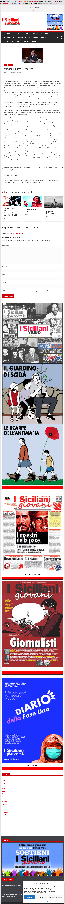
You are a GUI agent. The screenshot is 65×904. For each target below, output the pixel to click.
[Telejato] (20, 3)
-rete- (5, 65)
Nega (41, 897)
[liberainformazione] (55, 1)
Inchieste (26, 33)
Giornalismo (11, 37)
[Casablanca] (20, 1)
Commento (6, 245)
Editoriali (18, 33)
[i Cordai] (41, 1)
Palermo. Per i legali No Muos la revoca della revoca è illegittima (17, 169)
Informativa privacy (7, 889)
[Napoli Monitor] (61, 1)
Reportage (24, 41)
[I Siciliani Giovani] (4, 37)
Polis (33, 33)
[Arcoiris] (10, 1)
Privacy (46, 901)
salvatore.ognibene (16, 72)
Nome (4, 267)
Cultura (27, 37)
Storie (46, 33)
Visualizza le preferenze (55, 897)
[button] (62, 883)
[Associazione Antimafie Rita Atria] (6, 3)
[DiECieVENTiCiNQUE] (33, 1)
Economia (44, 37)
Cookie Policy (41, 901)
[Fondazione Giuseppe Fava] (30, 3)
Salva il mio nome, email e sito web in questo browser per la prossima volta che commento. (31, 291)
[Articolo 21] (15, 1)
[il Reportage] (47, 1)
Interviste (10, 41)
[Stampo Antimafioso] (16, 3)
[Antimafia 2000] (3, 1)
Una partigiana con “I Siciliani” (32, 210)
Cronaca (10, 33)
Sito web (4, 282)
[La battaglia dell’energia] (53, 197)
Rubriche (33, 41)
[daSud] (24, 1)
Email (4, 275)
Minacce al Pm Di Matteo (15, 233)
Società (39, 33)
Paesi (17, 41)
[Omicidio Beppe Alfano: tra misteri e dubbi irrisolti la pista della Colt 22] (11, 197)
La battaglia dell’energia (50, 212)
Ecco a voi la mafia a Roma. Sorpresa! (50, 167)
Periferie (20, 37)
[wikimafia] (27, 3)
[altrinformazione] (50, 3)
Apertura (36, 37)
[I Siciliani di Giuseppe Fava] (33, 3)
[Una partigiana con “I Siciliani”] (32, 197)
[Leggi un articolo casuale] (61, 37)
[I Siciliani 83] (39, 3)
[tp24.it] (24, 3)
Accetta (29, 897)
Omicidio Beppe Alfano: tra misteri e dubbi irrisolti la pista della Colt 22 (11, 212)
